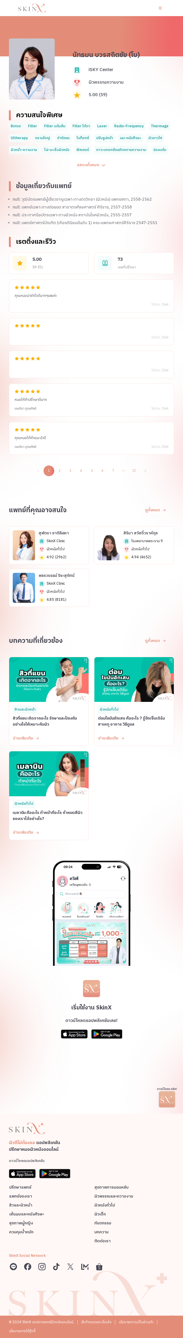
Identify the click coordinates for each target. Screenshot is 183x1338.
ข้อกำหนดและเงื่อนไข (96, 1322)
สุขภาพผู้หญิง (21, 1224)
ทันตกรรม (102, 1224)
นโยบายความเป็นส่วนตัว (136, 1322)
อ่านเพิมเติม (23, 738)
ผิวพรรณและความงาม (113, 1197)
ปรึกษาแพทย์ (20, 1188)
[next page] (145, 471)
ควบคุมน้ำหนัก (21, 1233)
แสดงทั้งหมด (88, 165)
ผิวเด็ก (100, 1215)
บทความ (101, 1233)
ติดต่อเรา (102, 1242)
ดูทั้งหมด (152, 510)
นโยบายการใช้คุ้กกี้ (22, 1331)
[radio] (17, 287)
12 (134, 470)
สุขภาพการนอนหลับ (111, 1188)
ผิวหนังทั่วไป (104, 1206)
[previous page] (38, 471)
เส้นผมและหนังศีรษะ (26, 1215)
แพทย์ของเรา (20, 1197)
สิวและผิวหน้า (20, 1206)
